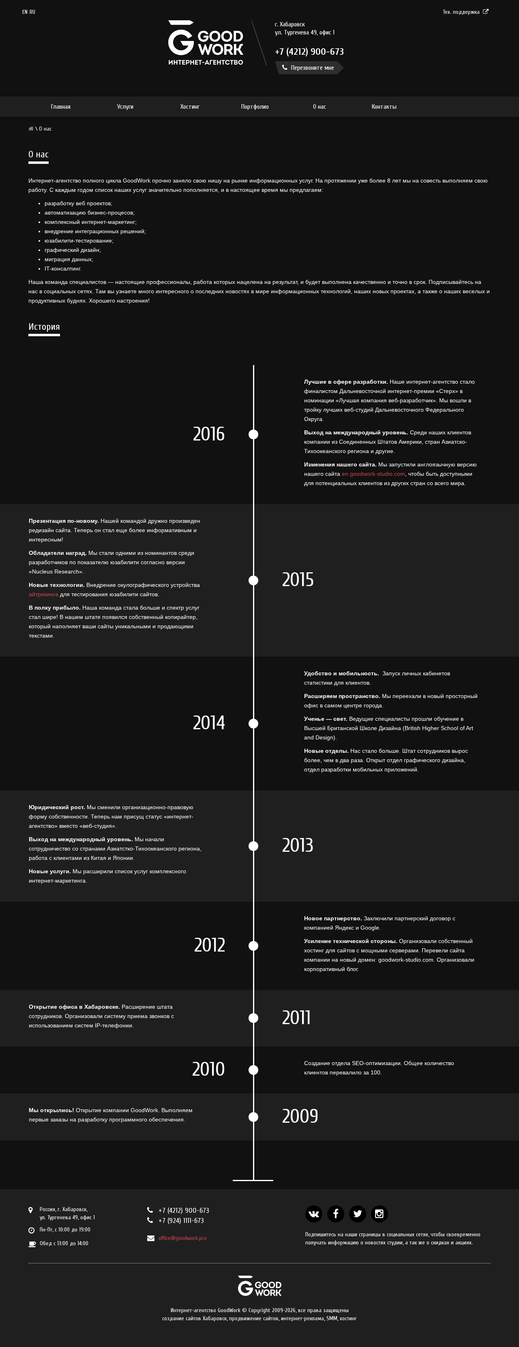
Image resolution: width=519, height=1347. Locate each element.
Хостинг (189, 106)
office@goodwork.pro (183, 1238)
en (25, 12)
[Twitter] (357, 1213)
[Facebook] (335, 1213)
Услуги (125, 106)
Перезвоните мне (312, 67)
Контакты (384, 106)
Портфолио (255, 106)
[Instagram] (379, 1213)
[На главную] (205, 63)
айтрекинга (43, 594)
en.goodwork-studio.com (373, 473)
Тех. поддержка (461, 12)
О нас (319, 106)
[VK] (313, 1213)
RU (32, 12)
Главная (61, 106)
